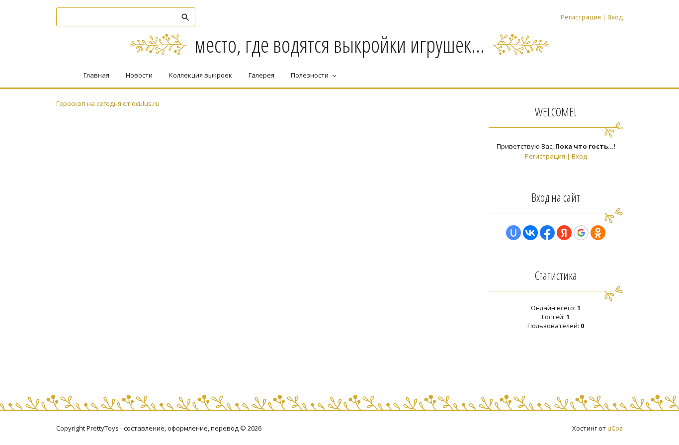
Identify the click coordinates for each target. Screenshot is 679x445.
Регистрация (581, 16)
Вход (615, 16)
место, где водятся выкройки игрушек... (339, 44)
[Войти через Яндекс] (564, 232)
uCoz (615, 428)
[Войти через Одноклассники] (598, 232)
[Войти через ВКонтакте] (530, 232)
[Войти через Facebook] (547, 232)
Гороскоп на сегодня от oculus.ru (108, 103)
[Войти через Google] (581, 232)
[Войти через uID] (513, 232)
